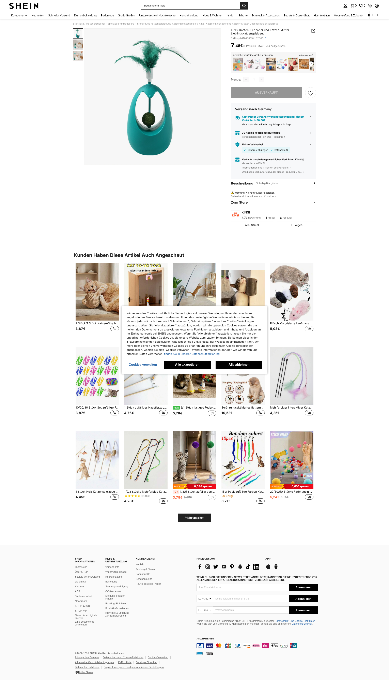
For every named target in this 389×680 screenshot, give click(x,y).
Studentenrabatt (84, 596)
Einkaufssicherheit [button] (253, 144)
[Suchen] (244, 6)
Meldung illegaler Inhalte (115, 597)
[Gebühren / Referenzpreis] (244, 46)
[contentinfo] (257, 645)
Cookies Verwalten (158, 657)
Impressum (81, 567)
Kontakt (140, 564)
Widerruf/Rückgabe (116, 572)
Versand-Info (112, 567)
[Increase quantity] (261, 79)
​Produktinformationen (117, 608)
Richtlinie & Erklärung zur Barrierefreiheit (117, 614)
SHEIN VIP (81, 610)
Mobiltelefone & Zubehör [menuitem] (348, 15)
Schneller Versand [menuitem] (59, 15)
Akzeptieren (205, 638)
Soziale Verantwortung (87, 576)
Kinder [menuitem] (230, 15)
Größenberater (113, 591)
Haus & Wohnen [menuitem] (212, 15)
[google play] (276, 568)
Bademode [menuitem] (107, 15)
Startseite (78, 23)
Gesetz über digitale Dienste (86, 617)
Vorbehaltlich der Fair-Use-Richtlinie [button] (262, 136)
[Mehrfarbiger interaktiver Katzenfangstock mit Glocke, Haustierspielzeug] (291, 376)
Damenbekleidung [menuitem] (85, 15)
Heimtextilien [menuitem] (322, 15)
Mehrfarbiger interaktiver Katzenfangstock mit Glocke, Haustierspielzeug (291, 407)
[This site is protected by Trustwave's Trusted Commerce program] (200, 653)
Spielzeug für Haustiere (121, 23)
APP (267, 559)
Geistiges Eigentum (146, 662)
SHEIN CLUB (82, 606)
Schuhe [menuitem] (243, 15)
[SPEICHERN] (310, 92)
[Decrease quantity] (246, 79)
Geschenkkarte (144, 579)
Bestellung (111, 581)
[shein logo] (23, 5)
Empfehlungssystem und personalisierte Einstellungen (134, 667)
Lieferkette (81, 581)
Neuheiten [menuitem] (37, 15)
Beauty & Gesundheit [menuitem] (297, 15)
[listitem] (238, 64)
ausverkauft (266, 92)
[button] (369, 5)
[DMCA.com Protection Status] (209, 653)
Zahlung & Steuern (146, 569)
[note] (194, 486)
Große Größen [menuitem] (126, 15)
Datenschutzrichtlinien (87, 667)
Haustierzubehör (95, 23)
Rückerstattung (113, 576)
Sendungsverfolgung (116, 586)
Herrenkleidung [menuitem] (189, 15)
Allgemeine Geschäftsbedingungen (94, 662)
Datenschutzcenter (302, 623)
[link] (353, 5)
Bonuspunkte (143, 574)
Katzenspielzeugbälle (184, 23)
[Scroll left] (372, 15)
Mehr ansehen (194, 517)
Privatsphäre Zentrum (87, 657)
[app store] (268, 568)
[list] (229, 567)
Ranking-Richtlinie (115, 603)
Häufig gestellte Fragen (148, 583)
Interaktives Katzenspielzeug (153, 23)
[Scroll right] (377, 15)
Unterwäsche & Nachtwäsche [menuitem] (157, 15)
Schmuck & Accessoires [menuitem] (266, 15)
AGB (77, 591)
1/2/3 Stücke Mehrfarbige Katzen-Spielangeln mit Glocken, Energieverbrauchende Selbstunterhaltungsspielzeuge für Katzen (146, 491)
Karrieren (80, 586)
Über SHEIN (82, 572)
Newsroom (81, 601)
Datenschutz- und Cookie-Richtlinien (295, 621)
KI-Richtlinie (124, 662)
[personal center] (345, 5)
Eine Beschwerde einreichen (84, 623)
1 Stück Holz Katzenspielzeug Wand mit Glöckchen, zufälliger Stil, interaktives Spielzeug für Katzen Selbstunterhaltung (97, 491)
